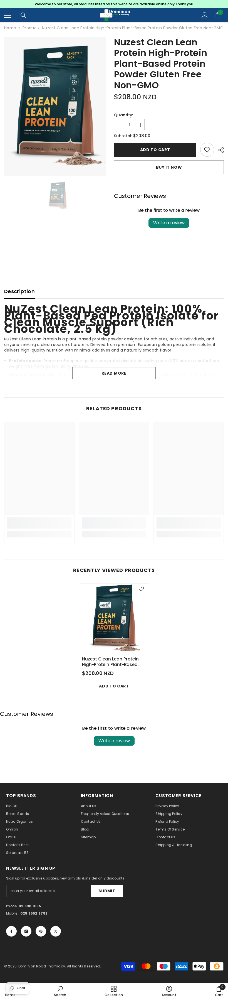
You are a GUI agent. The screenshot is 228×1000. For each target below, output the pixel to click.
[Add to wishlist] (207, 150)
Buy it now (169, 167)
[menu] (7, 15)
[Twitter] (55, 931)
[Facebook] (11, 931)
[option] (114, 4)
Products (29, 28)
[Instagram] (26, 931)
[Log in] (205, 15)
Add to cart (154, 150)
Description (19, 291)
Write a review (169, 223)
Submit (106, 891)
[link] (39, 523)
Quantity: (123, 115)
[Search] (23, 15)
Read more (113, 373)
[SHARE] (219, 150)
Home (10, 28)
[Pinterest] (41, 931)
